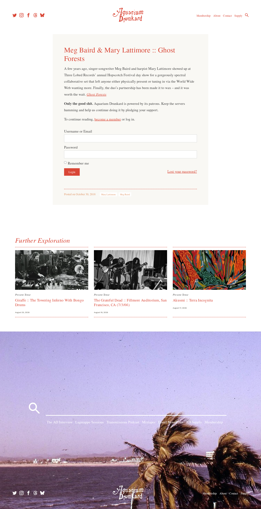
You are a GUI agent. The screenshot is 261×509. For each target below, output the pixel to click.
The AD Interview (60, 422)
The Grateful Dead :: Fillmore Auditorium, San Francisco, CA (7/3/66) (130, 302)
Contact (227, 15)
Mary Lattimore (108, 194)
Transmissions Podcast (123, 422)
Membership (204, 15)
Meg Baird (125, 194)
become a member (107, 119)
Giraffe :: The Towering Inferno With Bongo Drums (49, 302)
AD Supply (194, 422)
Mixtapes (149, 422)
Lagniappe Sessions (89, 422)
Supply (238, 15)
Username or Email (78, 131)
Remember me (78, 163)
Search (247, 15)
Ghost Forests (96, 94)
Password (71, 147)
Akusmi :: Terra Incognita (193, 300)
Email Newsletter (170, 422)
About (216, 15)
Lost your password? (182, 171)
